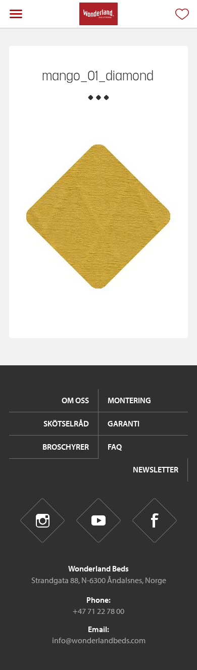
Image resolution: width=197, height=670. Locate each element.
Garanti (123, 423)
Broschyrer (65, 447)
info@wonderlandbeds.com (98, 640)
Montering (129, 400)
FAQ (115, 447)
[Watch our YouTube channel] (99, 520)
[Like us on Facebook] (155, 520)
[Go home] (98, 14)
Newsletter (155, 469)
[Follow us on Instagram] (43, 520)
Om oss (75, 400)
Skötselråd (66, 423)
